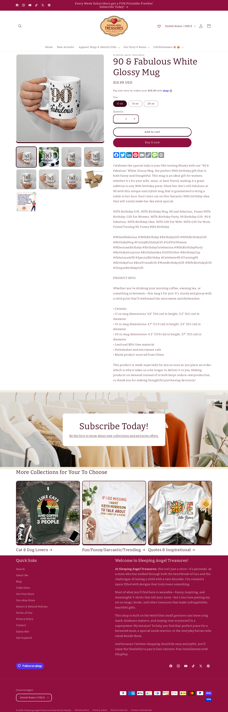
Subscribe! (23, 631)
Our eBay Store (25, 600)
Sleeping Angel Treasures (37, 710)
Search (20, 569)
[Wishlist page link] (159, 26)
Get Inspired (24, 637)
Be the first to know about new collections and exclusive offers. (114, 435)
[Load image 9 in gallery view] (26, 201)
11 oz (120, 103)
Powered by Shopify (61, 710)
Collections (23, 587)
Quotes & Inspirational (169, 550)
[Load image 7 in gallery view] (71, 179)
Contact (21, 625)
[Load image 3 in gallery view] (71, 157)
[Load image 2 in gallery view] (48, 157)
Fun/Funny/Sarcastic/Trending (111, 550)
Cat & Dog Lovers (32, 550)
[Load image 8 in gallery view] (94, 179)
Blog (19, 581)
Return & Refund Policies (32, 606)
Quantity (118, 111)
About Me (22, 575)
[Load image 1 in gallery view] (26, 157)
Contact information (141, 710)
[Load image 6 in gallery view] (48, 179)
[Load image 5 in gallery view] (26, 179)
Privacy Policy (24, 619)
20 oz (151, 103)
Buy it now (152, 142)
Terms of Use (24, 612)
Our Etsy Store (25, 594)
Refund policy (82, 710)
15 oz (135, 103)
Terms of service (119, 710)
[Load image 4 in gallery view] (94, 157)
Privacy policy (100, 710)
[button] (20, 26)
